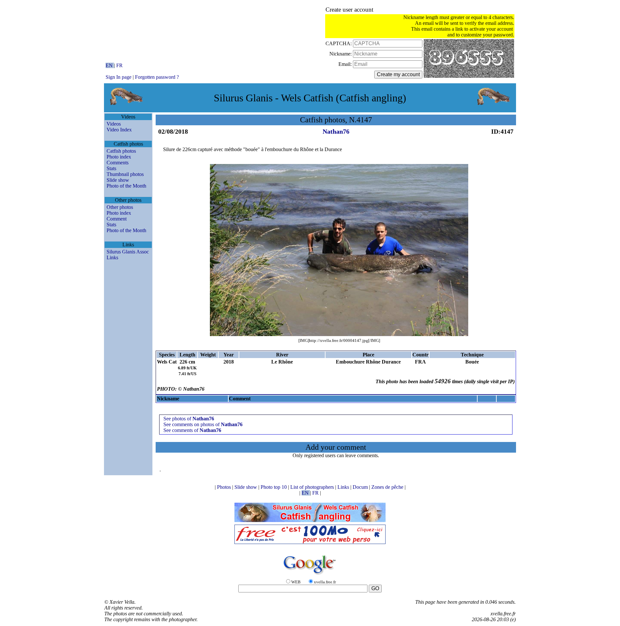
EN (110, 65)
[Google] (310, 575)
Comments (118, 162)
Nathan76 (336, 131)
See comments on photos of (203, 424)
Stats (111, 168)
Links (112, 257)
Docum (361, 487)
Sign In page (118, 77)
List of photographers (312, 487)
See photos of (188, 418)
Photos (224, 487)
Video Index (119, 129)
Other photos (120, 207)
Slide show (118, 180)
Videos (114, 124)
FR (119, 65)
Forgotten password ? (157, 77)
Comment (117, 218)
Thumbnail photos (125, 174)
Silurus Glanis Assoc (128, 251)
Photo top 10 (274, 487)
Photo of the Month (126, 186)
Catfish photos (121, 151)
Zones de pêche (388, 487)
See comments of (192, 430)
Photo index (119, 156)
